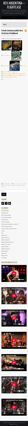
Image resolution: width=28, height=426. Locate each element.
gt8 (11, 185)
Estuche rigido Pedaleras (6, 217)
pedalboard (19, 185)
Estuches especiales (5, 221)
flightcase (3, 185)
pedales (23, 185)
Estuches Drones (4, 219)
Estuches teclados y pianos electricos (8, 228)
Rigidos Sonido (4, 255)
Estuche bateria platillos (6, 215)
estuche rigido (23, 183)
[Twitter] (2, 203)
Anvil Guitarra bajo (6, 183)
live (15, 185)
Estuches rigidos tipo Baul (6, 226)
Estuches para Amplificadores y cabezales (9, 224)
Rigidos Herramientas (5, 248)
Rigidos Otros (4, 253)
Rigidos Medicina (4, 251)
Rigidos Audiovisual (5, 237)
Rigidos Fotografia (5, 246)
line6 (13, 185)
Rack (2, 233)
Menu (14, 17)
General (2, 230)
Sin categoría (4, 257)
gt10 (6, 185)
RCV (14, 35)
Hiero (11, 424)
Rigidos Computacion (5, 239)
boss (17, 183)
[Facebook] (6, 203)
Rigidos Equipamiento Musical (7, 242)
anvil (14, 183)
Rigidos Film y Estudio (5, 244)
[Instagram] (9, 203)
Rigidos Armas (4, 235)
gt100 (9, 185)
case (19, 183)
